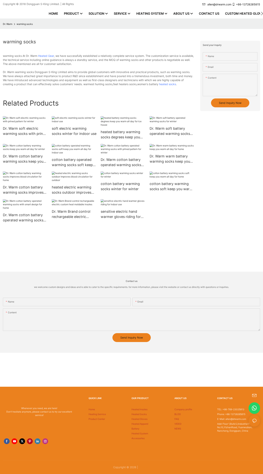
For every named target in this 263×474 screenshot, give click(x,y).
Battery (135, 428)
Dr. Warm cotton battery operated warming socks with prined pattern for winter (121, 162)
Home (92, 409)
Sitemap (144, 467)
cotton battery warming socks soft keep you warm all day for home (171, 187)
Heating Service (97, 414)
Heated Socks (139, 414)
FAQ (176, 419)
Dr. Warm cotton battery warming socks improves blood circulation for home (24, 190)
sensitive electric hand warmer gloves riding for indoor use (121, 214)
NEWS (177, 428)
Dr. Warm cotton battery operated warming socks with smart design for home (23, 218)
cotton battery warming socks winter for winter (120, 186)
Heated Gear (46, 55)
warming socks (25, 24)
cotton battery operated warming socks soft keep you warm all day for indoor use (72, 162)
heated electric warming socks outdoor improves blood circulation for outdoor (71, 190)
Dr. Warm (7, 24)
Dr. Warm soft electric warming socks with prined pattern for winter (25, 131)
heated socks (167, 84)
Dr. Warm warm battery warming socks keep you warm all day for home (170, 159)
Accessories (138, 438)
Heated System (140, 433)
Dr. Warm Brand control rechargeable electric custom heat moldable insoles (71, 214)
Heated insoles (139, 409)
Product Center (97, 419)
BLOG (177, 414)
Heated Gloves (139, 419)
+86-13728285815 (248, 4)
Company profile (183, 409)
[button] (262, 13)
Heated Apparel (140, 423)
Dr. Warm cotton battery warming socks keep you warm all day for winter (23, 159)
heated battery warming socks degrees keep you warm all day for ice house (122, 135)
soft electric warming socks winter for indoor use (74, 131)
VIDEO (177, 423)
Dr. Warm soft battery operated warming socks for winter (170, 131)
